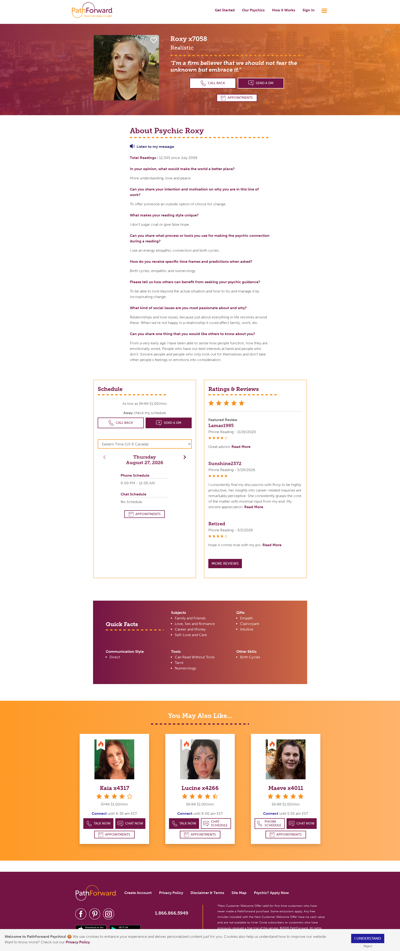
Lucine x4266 (200, 788)
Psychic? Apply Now (271, 893)
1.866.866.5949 (171, 913)
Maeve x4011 (285, 788)
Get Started (225, 10)
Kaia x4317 (114, 788)
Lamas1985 (221, 425)
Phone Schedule (273, 823)
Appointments (240, 98)
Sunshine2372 (224, 463)
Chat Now (134, 823)
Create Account (138, 893)
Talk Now (102, 823)
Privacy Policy (78, 942)
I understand (367, 938)
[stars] (286, 796)
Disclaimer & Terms (207, 893)
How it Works (283, 10)
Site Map (239, 893)
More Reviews (225, 563)
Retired (216, 523)
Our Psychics (253, 10)
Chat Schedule (219, 823)
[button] (183, 457)
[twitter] (94, 913)
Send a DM (264, 83)
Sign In (309, 10)
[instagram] (108, 913)
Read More (240, 446)
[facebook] (80, 913)
